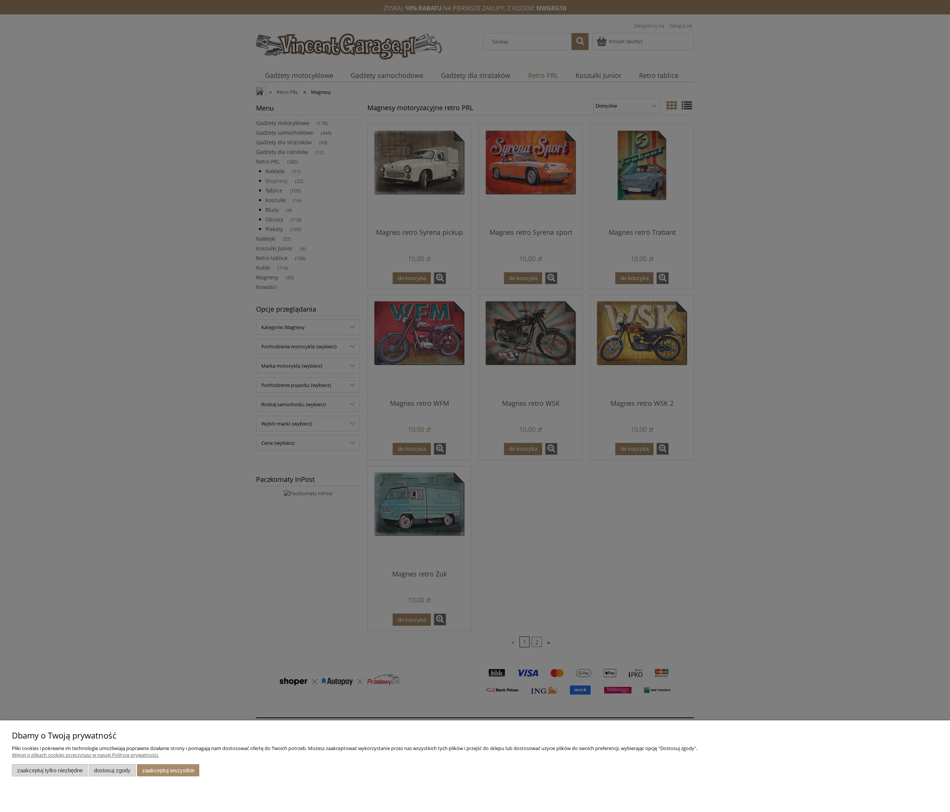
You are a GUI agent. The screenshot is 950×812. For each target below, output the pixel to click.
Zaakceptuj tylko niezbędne (50, 770)
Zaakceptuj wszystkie (168, 770)
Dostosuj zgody (112, 770)
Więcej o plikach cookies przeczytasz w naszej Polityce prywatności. (85, 755)
